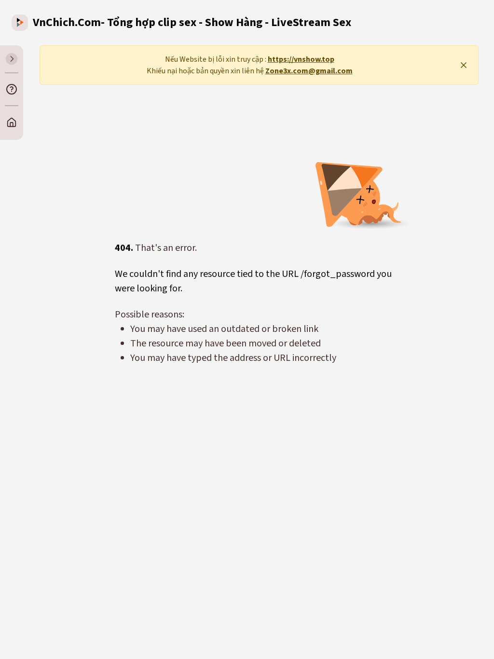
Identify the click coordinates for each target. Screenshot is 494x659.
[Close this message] (463, 65)
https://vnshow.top (301, 59)
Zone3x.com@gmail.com (309, 71)
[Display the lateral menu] (11, 59)
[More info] (11, 89)
